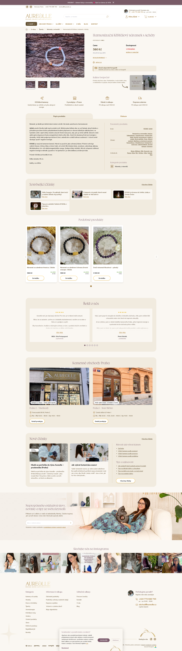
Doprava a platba (51, 603)
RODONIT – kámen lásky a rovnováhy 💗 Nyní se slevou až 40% (89, 2)
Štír (137, 153)
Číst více (59, 332)
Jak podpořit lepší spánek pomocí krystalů (132, 466)
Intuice (150, 133)
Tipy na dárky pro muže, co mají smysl (130, 471)
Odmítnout (116, 640)
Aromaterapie (30, 609)
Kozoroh (146, 151)
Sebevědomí (131, 135)
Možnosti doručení (132, 52)
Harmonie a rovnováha (139, 133)
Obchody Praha (38, 7)
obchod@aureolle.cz (65, 7)
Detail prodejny (37, 421)
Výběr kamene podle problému (128, 456)
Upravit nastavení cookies (148, 645)
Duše (131, 137)
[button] (91, 286)
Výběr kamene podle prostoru (128, 453)
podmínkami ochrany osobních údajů (55, 527)
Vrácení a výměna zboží (54, 606)
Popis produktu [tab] (59, 116)
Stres (145, 139)
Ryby (133, 153)
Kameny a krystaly (32, 596)
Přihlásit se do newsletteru (70, 523)
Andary (28, 616)
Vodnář (149, 153)
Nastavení (65, 648)
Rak (151, 155)
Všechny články (147, 184)
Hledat (107, 16)
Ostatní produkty (31, 619)
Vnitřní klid (148, 135)
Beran (133, 151)
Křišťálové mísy (31, 613)
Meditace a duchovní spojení (143, 141)
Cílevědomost (139, 143)
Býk (142, 151)
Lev (151, 151)
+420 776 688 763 (51, 7)
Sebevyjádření (142, 144)
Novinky (28, 632)
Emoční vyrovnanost (140, 137)
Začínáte (121, 448)
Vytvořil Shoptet (149, 646)
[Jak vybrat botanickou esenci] (89, 453)
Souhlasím (103, 640)
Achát (150, 128)
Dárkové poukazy (31, 626)
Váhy (145, 153)
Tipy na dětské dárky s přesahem (129, 468)
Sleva (27, 622)
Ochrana (149, 146)
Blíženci (137, 151)
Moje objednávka (51, 609)
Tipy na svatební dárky (125, 473)
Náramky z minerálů (121, 166)
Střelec (140, 153)
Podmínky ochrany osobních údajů (57, 600)
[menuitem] (32, 24)
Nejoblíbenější (30, 629)
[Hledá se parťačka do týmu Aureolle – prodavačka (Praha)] (49, 453)
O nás (78, 603)
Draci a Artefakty (31, 603)
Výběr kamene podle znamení (128, 451)
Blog (78, 606)
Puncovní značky (82, 596)
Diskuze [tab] (123, 116)
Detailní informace (99, 57)
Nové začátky (139, 139)
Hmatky (28, 600)
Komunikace (130, 143)
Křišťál (146, 128)
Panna (129, 153)
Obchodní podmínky (52, 596)
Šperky (28, 606)
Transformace (139, 135)
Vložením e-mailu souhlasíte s (46, 527)
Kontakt (79, 600)
